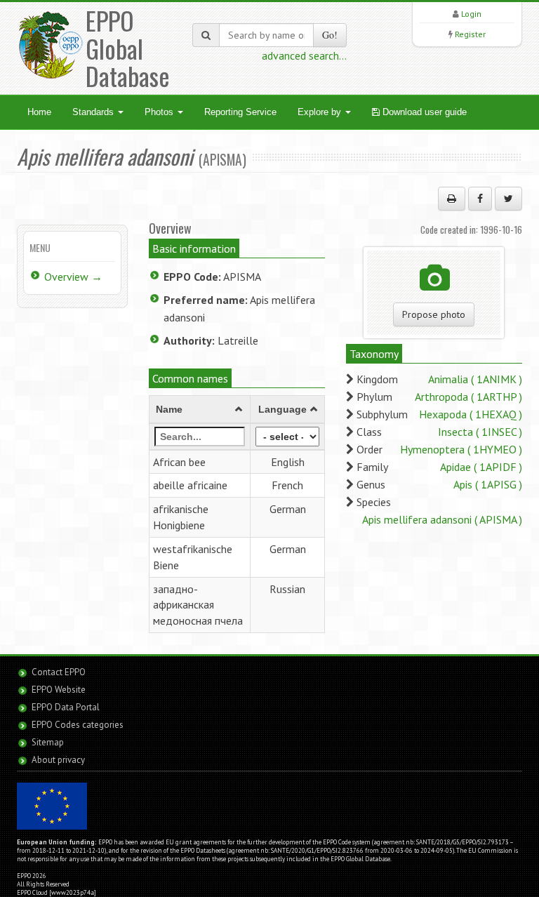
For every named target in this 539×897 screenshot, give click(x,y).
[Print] (451, 199)
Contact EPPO (59, 672)
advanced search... (304, 55)
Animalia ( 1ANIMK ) (475, 379)
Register (470, 34)
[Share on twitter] (508, 199)
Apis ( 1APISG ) (487, 484)
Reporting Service (240, 112)
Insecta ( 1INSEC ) (480, 432)
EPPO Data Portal (66, 707)
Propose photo (433, 314)
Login (471, 13)
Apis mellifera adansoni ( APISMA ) (442, 519)
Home (39, 112)
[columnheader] (200, 409)
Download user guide (423, 112)
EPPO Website (59, 690)
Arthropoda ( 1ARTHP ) (468, 397)
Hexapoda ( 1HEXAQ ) (470, 414)
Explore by (321, 112)
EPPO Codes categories (78, 725)
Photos (160, 112)
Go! (330, 34)
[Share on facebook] (480, 199)
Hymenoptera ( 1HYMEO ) (461, 449)
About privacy (58, 760)
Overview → (73, 277)
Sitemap (48, 742)
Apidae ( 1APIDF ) (481, 467)
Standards (94, 112)
